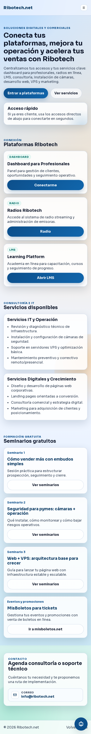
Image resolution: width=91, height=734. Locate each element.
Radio (45, 231)
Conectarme (45, 185)
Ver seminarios (45, 485)
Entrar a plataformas (26, 93)
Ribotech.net (18, 7)
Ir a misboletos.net (45, 629)
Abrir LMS (45, 278)
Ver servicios (66, 93)
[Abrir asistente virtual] (81, 724)
